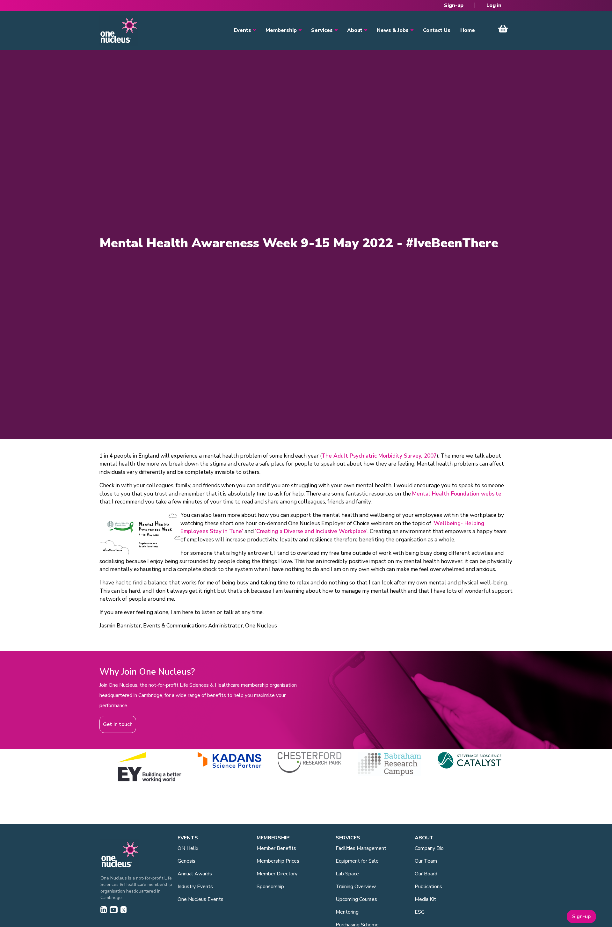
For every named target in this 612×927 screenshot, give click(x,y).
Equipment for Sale (357, 861)
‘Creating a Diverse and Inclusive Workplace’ (311, 531)
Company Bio (429, 848)
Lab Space (347, 873)
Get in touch (118, 724)
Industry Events (195, 886)
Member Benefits (276, 848)
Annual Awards (195, 873)
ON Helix (188, 848)
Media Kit (425, 899)
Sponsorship (270, 886)
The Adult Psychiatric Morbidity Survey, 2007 (379, 456)
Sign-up (453, 5)
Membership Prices (278, 861)
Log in (493, 5)
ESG (420, 912)
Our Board (426, 873)
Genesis (186, 861)
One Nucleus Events (200, 899)
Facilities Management (361, 848)
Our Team (426, 861)
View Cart (503, 28)
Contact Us (436, 30)
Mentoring (347, 912)
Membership (281, 30)
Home (467, 30)
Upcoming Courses (356, 899)
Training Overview (356, 886)
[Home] (118, 30)
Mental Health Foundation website (456, 493)
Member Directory (277, 873)
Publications (428, 886)
